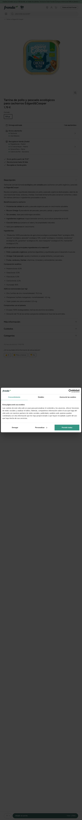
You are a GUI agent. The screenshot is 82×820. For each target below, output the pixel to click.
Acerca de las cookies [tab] (68, 397)
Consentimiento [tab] (14, 397)
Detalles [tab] (41, 397)
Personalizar (40, 427)
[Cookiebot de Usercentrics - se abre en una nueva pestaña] (70, 391)
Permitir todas (67, 427)
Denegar (15, 427)
